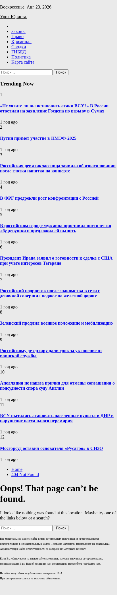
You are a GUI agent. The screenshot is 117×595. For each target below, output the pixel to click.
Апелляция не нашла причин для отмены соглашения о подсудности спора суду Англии (57, 386)
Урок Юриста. (13, 16)
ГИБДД (18, 51)
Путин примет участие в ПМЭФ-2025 (38, 138)
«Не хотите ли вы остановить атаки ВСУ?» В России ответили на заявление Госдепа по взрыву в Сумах (54, 108)
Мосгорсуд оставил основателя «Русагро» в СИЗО (51, 448)
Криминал (21, 41)
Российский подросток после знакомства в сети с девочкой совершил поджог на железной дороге (50, 293)
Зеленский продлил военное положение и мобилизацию (56, 323)
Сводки (18, 46)
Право (17, 36)
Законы (18, 31)
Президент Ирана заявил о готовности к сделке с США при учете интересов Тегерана (56, 261)
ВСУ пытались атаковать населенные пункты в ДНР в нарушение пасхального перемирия (57, 418)
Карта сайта (22, 62)
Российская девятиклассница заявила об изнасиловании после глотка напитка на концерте (58, 168)
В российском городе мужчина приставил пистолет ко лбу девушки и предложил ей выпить (55, 228)
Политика (21, 57)
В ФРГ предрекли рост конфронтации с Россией (49, 198)
